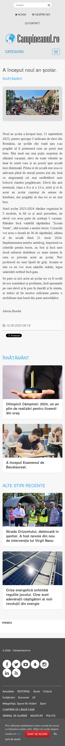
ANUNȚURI (36, 715)
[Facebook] (7, 664)
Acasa (21, 14)
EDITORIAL (23, 691)
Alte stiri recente (24, 485)
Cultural (47, 691)
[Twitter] (16, 664)
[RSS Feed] (16, 673)
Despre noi (42, 14)
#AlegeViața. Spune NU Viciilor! (20, 703)
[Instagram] (44, 664)
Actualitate (8, 691)
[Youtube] (25, 664)
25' (34, 697)
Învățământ (13, 78)
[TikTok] (35, 664)
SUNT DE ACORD (37, 734)
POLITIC (51, 715)
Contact (34, 23)
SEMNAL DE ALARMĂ (15, 715)
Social (36, 691)
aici (18, 733)
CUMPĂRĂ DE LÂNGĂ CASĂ (18, 709)
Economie (23, 697)
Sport (43, 703)
